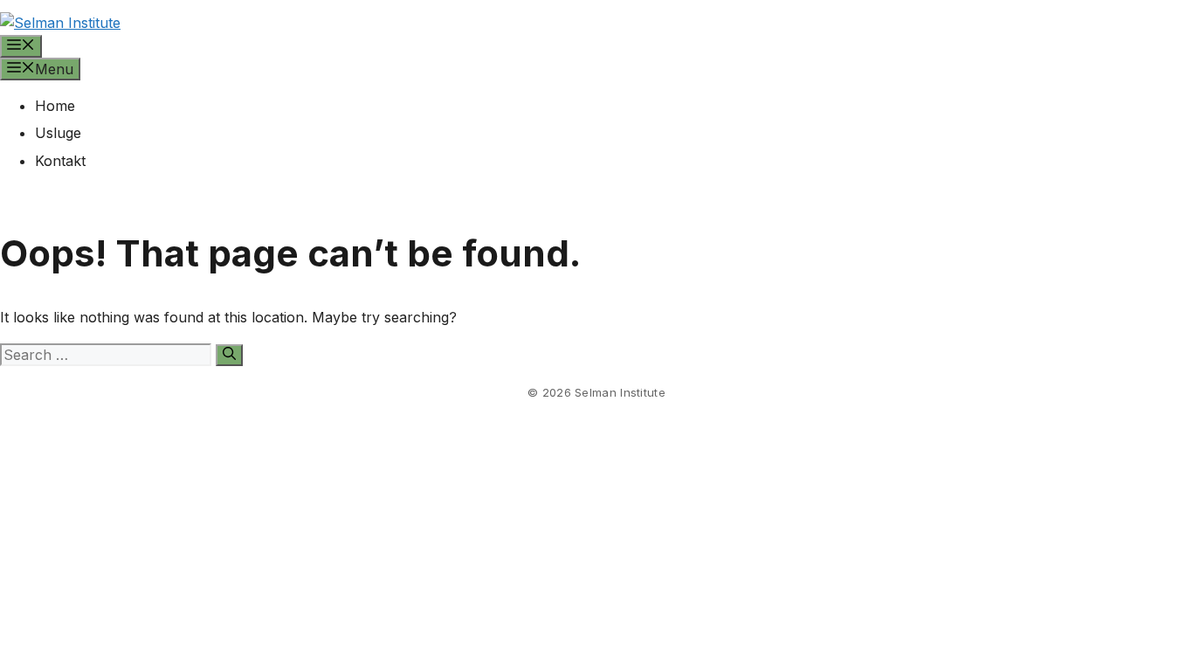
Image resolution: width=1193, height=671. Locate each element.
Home (55, 105)
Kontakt (60, 160)
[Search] (229, 355)
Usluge (58, 133)
